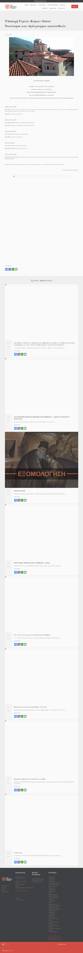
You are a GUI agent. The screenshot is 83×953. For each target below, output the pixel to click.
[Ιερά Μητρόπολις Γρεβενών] (11, 6)
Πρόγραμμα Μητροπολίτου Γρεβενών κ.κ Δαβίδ (29, 779)
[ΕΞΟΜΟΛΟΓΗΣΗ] (41, 460)
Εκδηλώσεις (51, 880)
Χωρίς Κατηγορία (53, 931)
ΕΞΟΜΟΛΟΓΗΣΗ (19, 491)
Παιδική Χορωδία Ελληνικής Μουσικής (54, 895)
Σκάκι (50, 902)
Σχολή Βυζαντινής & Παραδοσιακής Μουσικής (54, 905)
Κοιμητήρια (51, 888)
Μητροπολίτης (5, 885)
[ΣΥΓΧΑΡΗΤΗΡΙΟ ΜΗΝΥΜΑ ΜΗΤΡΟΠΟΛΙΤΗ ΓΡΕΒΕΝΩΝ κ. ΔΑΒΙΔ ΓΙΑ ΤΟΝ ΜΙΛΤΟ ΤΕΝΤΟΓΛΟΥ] (41, 386)
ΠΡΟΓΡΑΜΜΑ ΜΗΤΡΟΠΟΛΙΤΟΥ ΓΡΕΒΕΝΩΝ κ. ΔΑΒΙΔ (32, 563)
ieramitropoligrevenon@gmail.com (24, 887)
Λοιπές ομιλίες (52, 889)
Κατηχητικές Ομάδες (53, 884)
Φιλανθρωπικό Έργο (53, 918)
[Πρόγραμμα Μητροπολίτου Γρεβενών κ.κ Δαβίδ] (41, 748)
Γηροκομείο (51, 878)
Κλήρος (3, 889)
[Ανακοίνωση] (41, 821)
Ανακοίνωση (18, 853)
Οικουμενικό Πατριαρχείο (38, 878)
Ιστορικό (4, 887)
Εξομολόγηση (52, 881)
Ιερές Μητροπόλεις (36, 882)
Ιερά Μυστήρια (5, 891)
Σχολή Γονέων (52, 917)
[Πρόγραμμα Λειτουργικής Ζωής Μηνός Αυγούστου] (41, 676)
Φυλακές (18, 898)
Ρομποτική (51, 899)
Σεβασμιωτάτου (52, 901)
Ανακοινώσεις (52, 876)
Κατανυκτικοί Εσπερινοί (54, 883)
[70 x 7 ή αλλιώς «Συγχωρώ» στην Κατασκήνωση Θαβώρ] (41, 604)
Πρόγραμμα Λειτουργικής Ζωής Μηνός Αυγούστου (30, 707)
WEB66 (11, 950)
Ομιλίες (50, 893)
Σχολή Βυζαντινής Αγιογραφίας (53, 911)
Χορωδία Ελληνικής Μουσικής (53, 922)
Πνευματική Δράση (53, 897)
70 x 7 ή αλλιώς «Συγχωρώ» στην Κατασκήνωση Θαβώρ (32, 635)
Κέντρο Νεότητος (20, 899)
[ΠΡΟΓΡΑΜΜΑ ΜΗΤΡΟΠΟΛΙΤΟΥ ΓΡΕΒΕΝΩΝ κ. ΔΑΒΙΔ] (41, 532)
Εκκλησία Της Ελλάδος (37, 880)
